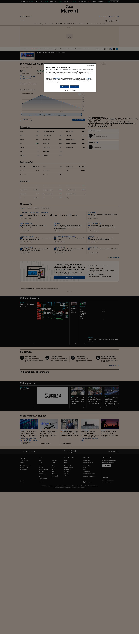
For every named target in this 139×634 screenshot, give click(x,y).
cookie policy (67, 73)
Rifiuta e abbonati (90, 65)
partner (88, 78)
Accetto (74, 86)
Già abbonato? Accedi (70, 90)
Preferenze (64, 86)
